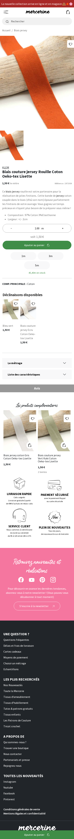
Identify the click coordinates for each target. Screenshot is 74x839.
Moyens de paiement (15, 657)
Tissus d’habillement (15, 702)
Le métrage (15, 363)
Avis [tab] (37, 388)
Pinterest (9, 799)
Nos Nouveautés (13, 685)
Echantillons (11, 669)
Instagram (9, 781)
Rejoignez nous (12, 765)
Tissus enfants (12, 714)
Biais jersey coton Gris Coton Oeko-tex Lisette (17, 457)
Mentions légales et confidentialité (24, 813)
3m (50, 256)
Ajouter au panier (34, 245)
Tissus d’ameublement (16, 697)
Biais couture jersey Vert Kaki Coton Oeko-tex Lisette (49, 458)
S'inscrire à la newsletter (34, 606)
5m (37, 265)
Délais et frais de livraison (18, 645)
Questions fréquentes (16, 639)
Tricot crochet (11, 726)
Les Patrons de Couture (17, 720)
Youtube (8, 787)
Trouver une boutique (16, 748)
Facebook (9, 793)
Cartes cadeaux (12, 651)
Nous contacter (12, 754)
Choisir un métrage (14, 663)
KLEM (5, 167)
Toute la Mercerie (13, 691)
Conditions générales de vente (21, 809)
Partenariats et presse (16, 760)
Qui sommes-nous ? (14, 742)
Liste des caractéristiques (24, 374)
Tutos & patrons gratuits (18, 708)
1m (23, 256)
